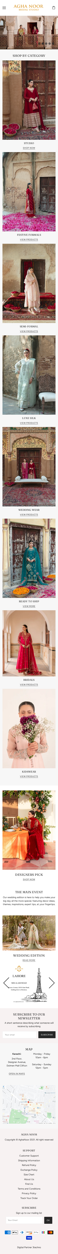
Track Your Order (29, 1198)
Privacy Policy (29, 1193)
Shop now (29, 879)
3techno (36, 1247)
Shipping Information (29, 1160)
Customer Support (29, 1155)
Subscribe (47, 1035)
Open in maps (17, 1074)
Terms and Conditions (29, 1188)
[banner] (28, 7)
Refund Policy (29, 1165)
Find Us (29, 1184)
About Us (29, 1179)
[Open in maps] (29, 1104)
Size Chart (29, 1174)
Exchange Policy (29, 1170)
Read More (29, 960)
